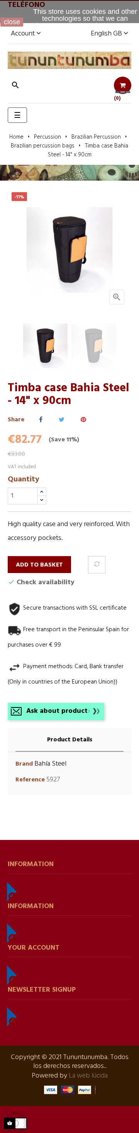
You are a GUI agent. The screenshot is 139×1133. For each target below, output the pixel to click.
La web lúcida (88, 1075)
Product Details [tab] (69, 740)
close (12, 22)
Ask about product (57, 711)
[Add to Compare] (96, 564)
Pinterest (83, 420)
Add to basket (39, 565)
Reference (30, 780)
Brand (24, 764)
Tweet (61, 420)
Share (40, 420)
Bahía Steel (50, 763)
